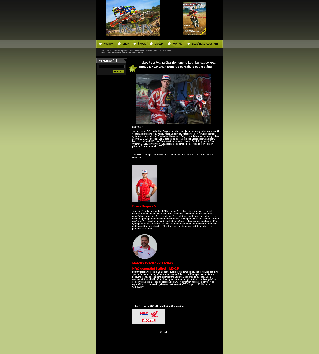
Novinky (105, 51)
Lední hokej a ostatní (205, 44)
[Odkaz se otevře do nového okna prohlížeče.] (173, 123)
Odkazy (159, 44)
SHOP (126, 44)
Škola (142, 44)
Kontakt (178, 44)
